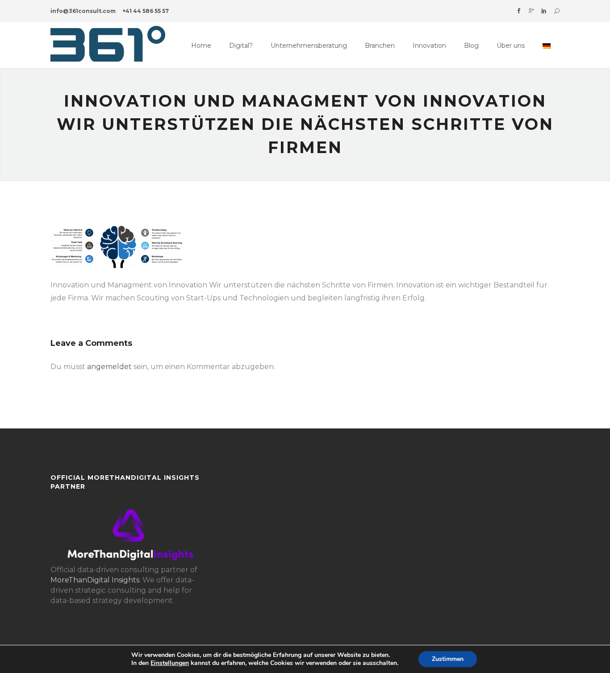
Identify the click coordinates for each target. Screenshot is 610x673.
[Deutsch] (547, 45)
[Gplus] (531, 11)
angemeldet (109, 366)
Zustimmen (448, 659)
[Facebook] (519, 11)
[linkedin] (544, 11)
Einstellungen (169, 663)
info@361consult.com (83, 11)
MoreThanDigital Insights (94, 580)
